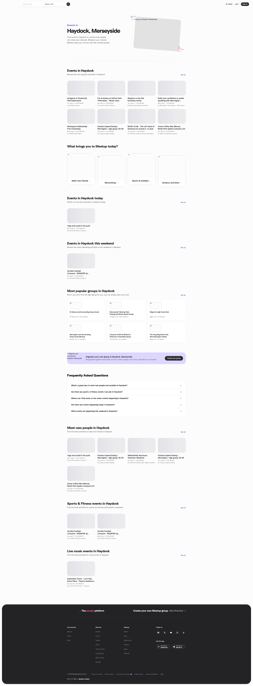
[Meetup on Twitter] (164, 632)
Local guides (100, 653)
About (126, 631)
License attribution (152, 674)
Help (68, 640)
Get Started (176, 611)
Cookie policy (138, 674)
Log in (69, 636)
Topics (98, 640)
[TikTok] (183, 632)
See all (183, 75)
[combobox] (55, 4)
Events (98, 636)
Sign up (69, 631)
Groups (98, 631)
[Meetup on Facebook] (158, 632)
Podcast (126, 653)
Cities (97, 644)
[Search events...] (68, 4)
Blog (125, 636)
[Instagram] (177, 632)
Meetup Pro (128, 640)
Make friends (100, 658)
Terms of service (97, 674)
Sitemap (98, 662)
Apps (125, 649)
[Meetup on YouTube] (171, 632)
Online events (100, 649)
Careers (126, 644)
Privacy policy (109, 674)
